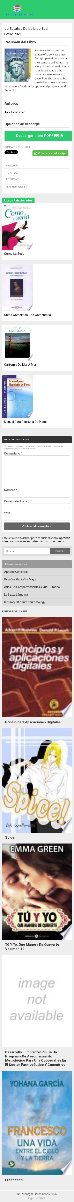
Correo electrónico (18, 501)
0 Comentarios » (13, 34)
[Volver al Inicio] (19, 10)
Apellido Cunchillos (16, 571)
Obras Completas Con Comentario (27, 315)
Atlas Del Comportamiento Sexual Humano (32, 587)
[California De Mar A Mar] (17, 343)
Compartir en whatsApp (52, 153)
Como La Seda (14, 254)
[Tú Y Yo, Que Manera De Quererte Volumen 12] (37, 940)
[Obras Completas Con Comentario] (17, 288)
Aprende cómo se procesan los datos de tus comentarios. (36, 539)
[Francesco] (37, 1176)
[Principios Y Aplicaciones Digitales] (37, 718)
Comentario (13, 453)
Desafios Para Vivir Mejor (20, 579)
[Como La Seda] (17, 227)
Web (7, 513)
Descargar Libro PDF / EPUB (39, 135)
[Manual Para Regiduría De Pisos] (17, 397)
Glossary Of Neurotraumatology (24, 602)
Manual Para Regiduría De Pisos (25, 422)
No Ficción (12, 173)
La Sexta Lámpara (16, 594)
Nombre (10, 490)
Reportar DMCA (36, 1198)
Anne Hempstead (15, 186)
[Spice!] (37, 833)
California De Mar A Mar (20, 364)
